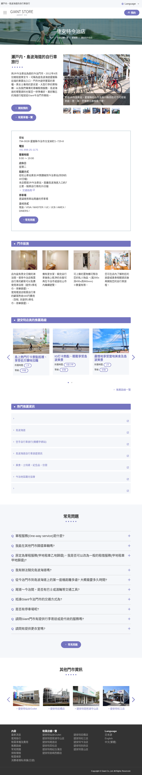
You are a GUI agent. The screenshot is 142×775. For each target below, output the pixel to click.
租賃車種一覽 (25, 117)
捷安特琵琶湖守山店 (87, 708)
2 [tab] (72, 382)
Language (130, 3)
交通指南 (27, 190)
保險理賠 (16, 753)
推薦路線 (16, 745)
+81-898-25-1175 (28, 149)
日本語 (108, 734)
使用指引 (16, 738)
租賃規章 (16, 756)
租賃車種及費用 (19, 742)
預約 (133, 12)
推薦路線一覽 (123, 389)
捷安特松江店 (117, 708)
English (109, 738)
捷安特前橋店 (57, 708)
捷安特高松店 (49, 745)
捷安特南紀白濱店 (52, 749)
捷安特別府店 (81, 745)
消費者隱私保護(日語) (23, 760)
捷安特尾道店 (49, 742)
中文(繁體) (110, 742)
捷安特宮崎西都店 (52, 753)
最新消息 (16, 734)
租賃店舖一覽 (49, 731)
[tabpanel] (31, 352)
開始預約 (23, 108)
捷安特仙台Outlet (27, 708)
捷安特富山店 (81, 749)
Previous (8, 357)
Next (133, 357)
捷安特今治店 (81, 742)
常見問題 (30, 219)
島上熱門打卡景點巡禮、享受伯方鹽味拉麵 (31, 358)
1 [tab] (69, 382)
